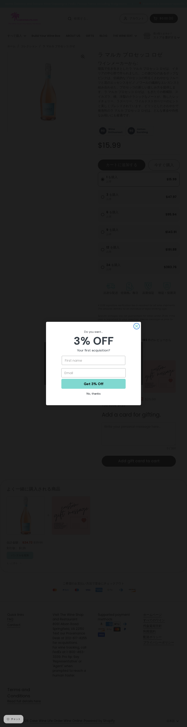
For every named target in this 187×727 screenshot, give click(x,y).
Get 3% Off (93, 383)
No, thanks (94, 394)
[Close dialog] (137, 326)
